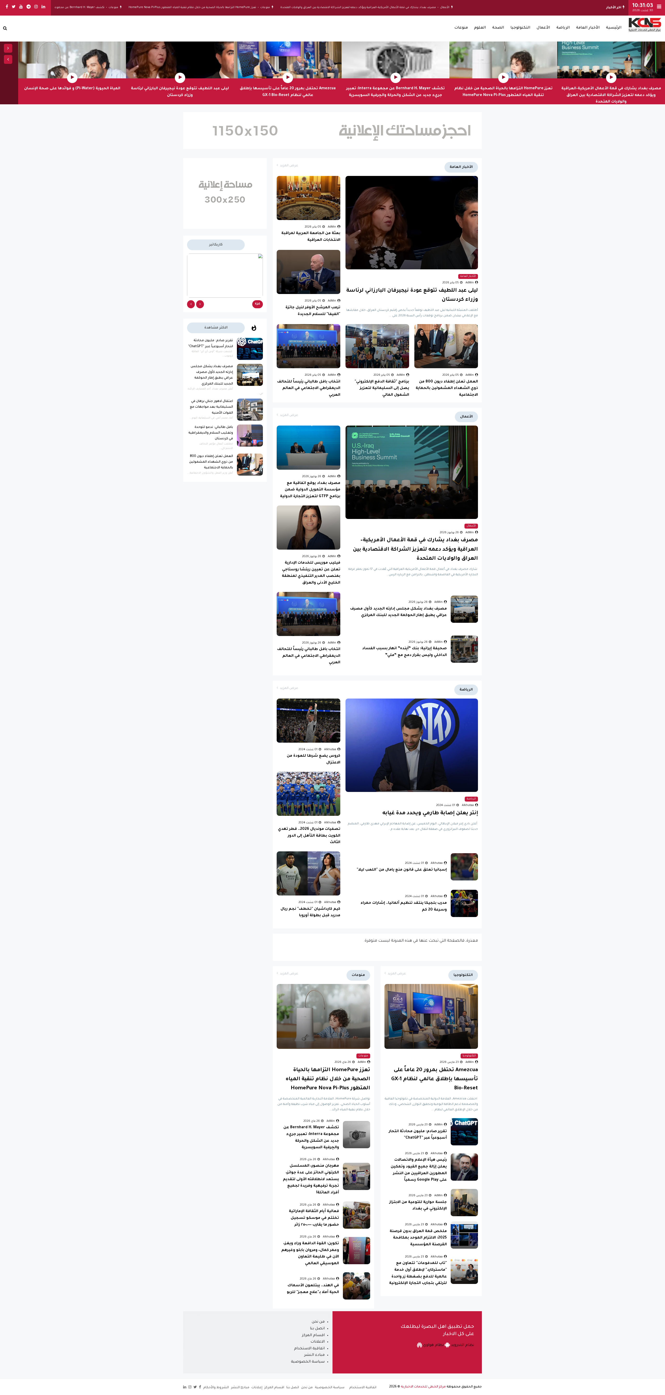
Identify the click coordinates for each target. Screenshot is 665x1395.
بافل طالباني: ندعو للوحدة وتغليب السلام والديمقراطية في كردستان (210, 433)
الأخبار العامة (588, 28)
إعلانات (256, 1388)
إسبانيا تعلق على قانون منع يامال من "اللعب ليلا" (402, 870)
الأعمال (501, 7)
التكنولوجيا (520, 28)
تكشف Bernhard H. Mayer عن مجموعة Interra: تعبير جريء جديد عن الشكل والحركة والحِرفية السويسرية (92, 7)
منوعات (321, 7)
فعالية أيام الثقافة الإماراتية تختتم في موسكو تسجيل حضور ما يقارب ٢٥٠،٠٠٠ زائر (314, 1218)
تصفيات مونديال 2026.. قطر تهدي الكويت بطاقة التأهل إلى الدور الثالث (309, 836)
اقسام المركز (313, 1336)
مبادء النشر (314, 1355)
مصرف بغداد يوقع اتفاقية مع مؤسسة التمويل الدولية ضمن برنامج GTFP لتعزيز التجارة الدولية (310, 490)
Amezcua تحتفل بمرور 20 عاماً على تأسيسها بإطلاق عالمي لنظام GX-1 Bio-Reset (434, 1079)
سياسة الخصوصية (308, 1362)
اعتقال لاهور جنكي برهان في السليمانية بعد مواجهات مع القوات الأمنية (211, 407)
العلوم (480, 28)
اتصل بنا (317, 1329)
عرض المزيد (289, 166)
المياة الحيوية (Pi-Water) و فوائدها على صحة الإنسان (72, 89)
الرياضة (563, 28)
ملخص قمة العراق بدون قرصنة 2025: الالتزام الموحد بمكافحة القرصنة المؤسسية (418, 1238)
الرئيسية (614, 28)
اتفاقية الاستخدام (309, 1349)
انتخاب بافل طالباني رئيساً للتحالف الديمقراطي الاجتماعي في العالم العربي (308, 388)
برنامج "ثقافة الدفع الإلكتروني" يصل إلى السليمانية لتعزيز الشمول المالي (382, 388)
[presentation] (8, 48)
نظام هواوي (433, 1345)
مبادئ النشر (240, 1388)
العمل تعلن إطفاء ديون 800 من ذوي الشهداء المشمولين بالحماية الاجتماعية (447, 388)
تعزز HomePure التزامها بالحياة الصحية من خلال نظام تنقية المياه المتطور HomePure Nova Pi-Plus (248, 7)
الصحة (498, 28)
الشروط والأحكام (216, 1388)
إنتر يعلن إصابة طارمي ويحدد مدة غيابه (430, 813)
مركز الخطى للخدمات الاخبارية (423, 1387)
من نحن (318, 1322)
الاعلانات (317, 1342)
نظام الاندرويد (462, 1345)
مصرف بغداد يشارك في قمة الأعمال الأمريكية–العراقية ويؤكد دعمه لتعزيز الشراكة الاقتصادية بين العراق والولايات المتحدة (414, 7)
